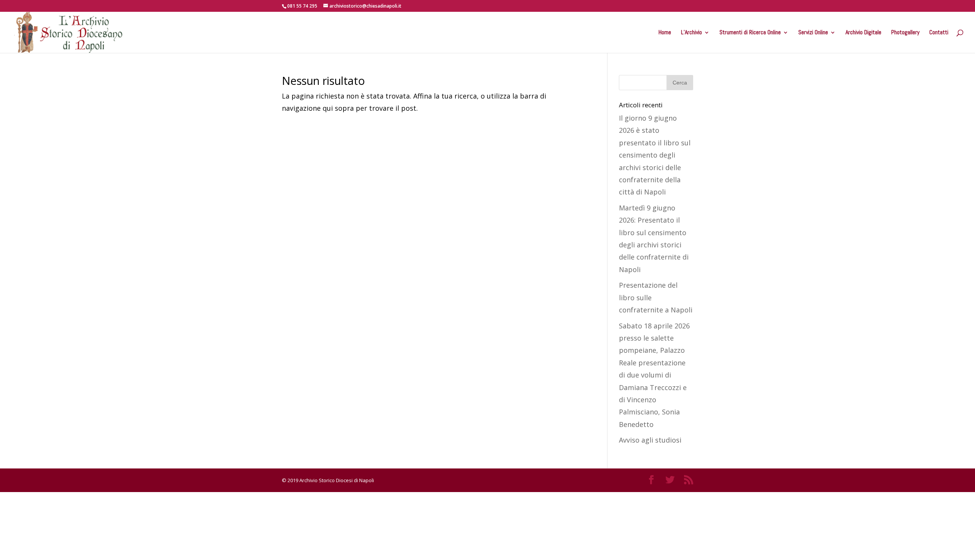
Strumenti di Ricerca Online (750, 33)
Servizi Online (813, 33)
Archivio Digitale (863, 33)
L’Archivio (691, 33)
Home (665, 33)
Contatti (938, 33)
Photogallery (905, 33)
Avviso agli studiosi (650, 439)
